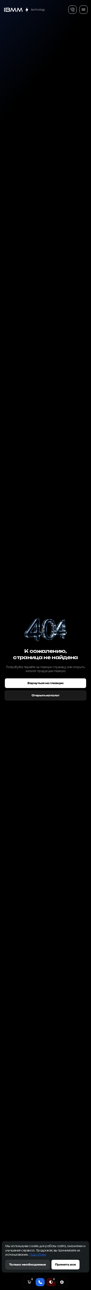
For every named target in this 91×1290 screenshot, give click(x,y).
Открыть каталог (46, 695)
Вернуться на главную (45, 683)
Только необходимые (27, 1264)
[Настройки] (61, 1282)
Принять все (65, 1264)
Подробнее (37, 1254)
